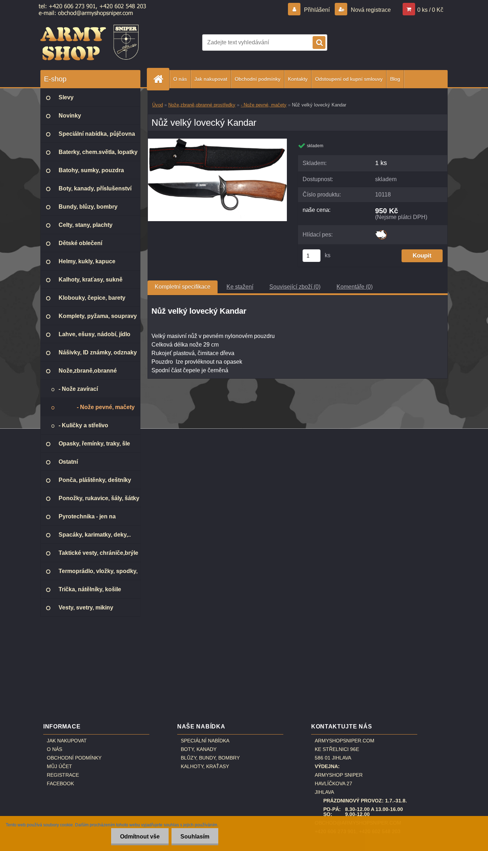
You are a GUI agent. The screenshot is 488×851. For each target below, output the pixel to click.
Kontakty (298, 79)
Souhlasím (194, 836)
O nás (180, 79)
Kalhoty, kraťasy (205, 766)
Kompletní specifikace (182, 287)
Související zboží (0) (294, 287)
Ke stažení (239, 287)
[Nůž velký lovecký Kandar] (217, 141)
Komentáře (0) (355, 287)
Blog (395, 79)
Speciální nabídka (205, 740)
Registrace (63, 774)
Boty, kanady (198, 749)
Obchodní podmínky (257, 79)
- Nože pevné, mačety (264, 105)
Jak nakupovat (210, 79)
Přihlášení (317, 10)
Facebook (60, 783)
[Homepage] (161, 79)
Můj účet (59, 766)
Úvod (157, 105)
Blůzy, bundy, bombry (210, 757)
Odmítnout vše (140, 836)
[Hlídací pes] (381, 232)
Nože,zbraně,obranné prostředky (201, 105)
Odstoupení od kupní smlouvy (349, 79)
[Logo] (89, 42)
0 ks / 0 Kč (430, 10)
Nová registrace (370, 10)
